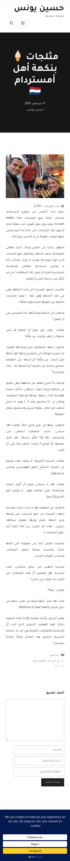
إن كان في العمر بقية (45, 661)
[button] (11, 24)
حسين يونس (39, 9)
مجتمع (54, 655)
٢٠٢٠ (57, 666)
